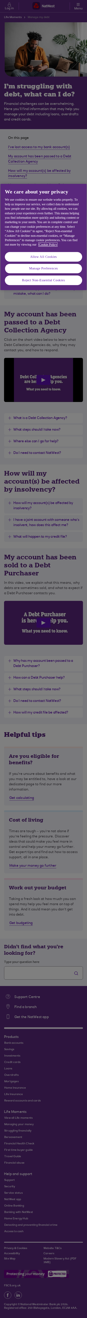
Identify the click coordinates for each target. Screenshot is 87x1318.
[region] (43, 237)
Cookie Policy (48, 244)
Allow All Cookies (43, 256)
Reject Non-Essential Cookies (43, 280)
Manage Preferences (43, 268)
